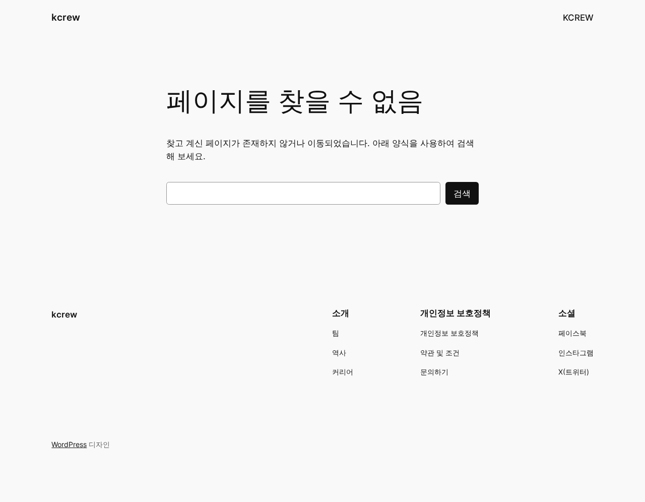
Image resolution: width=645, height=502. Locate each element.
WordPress (69, 444)
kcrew (65, 17)
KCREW (578, 18)
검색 (462, 194)
